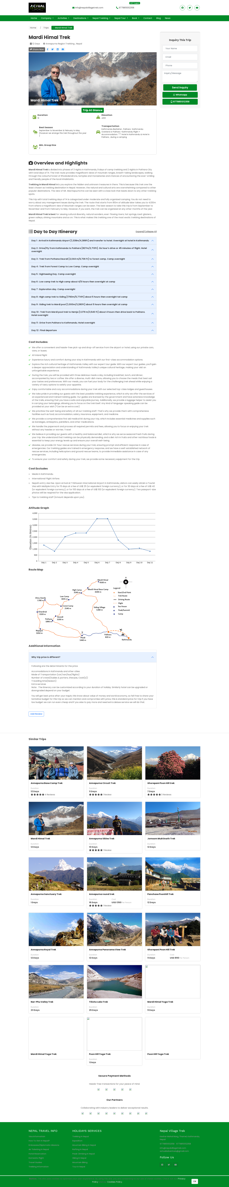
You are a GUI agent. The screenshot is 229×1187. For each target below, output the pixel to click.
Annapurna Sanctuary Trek (46, 894)
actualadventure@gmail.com (174, 1151)
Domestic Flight (36, 1158)
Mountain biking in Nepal (84, 1145)
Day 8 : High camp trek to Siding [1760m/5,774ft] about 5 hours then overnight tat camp (79, 296)
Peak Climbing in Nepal (83, 1153)
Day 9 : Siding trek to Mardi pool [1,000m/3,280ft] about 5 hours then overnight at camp (79, 304)
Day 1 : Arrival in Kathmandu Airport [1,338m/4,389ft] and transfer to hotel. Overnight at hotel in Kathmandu (90, 240)
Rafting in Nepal (80, 1149)
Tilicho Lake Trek (98, 1001)
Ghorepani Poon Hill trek (161, 783)
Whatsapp (181, 94)
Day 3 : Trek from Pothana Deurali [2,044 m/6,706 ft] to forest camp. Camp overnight (78, 258)
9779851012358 (126, 7)
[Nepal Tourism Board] (99, 1113)
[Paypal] (99, 1089)
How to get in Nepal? (39, 1140)
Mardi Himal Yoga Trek (160, 1001)
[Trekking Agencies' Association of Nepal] (91, 1113)
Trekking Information (39, 1166)
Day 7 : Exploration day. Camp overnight (53, 289)
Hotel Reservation (37, 1153)
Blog (158, 18)
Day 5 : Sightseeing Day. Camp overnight (53, 274)
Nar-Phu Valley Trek (42, 1001)
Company (46, 18)
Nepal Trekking (101, 18)
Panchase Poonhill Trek (160, 894)
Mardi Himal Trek (40, 838)
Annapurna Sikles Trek (101, 838)
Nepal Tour (120, 18)
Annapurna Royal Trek (43, 949)
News (167, 18)
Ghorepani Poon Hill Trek (161, 949)
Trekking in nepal (80, 1136)
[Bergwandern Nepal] (146, 1113)
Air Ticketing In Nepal (39, 1149)
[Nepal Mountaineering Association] (83, 1113)
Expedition (77, 1140)
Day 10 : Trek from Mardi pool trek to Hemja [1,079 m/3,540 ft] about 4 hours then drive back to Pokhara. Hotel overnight (88, 313)
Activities (63, 18)
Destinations (80, 18)
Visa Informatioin (37, 1136)
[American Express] (122, 1089)
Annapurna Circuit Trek (102, 783)
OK (194, 1181)
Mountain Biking (79, 1162)
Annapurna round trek (101, 894)
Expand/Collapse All (146, 231)
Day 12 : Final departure (44, 330)
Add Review (36, 713)
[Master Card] (106, 1089)
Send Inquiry (180, 87)
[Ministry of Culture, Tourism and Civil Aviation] (106, 1113)
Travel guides (35, 1162)
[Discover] (114, 1089)
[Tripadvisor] (114, 1113)
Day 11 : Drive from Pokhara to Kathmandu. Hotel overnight (63, 322)
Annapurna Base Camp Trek (47, 783)
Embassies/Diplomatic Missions (44, 1145)
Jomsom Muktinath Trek (161, 838)
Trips (46, 27)
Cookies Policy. (114, 1181)
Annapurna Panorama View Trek (107, 949)
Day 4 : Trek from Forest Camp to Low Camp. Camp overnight (65, 266)
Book (135, 18)
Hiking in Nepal (79, 1158)
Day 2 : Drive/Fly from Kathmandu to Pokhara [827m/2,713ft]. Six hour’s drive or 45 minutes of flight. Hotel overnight (89, 250)
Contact (147, 18)
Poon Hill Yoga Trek (100, 1054)
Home (34, 18)
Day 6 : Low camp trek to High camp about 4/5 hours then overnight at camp (73, 281)
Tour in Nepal (78, 1166)
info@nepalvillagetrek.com (89, 7)
